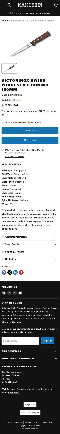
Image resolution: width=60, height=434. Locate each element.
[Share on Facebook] (4, 272)
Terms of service (14, 422)
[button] (30, 122)
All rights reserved (30, 429)
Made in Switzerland (12, 95)
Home (5, 20)
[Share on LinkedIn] (15, 272)
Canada (28, 412)
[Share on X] (9, 272)
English (28, 404)
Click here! (13, 392)
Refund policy (31, 422)
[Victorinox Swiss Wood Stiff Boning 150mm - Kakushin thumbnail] (9, 68)
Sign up (47, 340)
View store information (14, 157)
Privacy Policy (47, 422)
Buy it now (30, 140)
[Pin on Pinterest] (21, 272)
